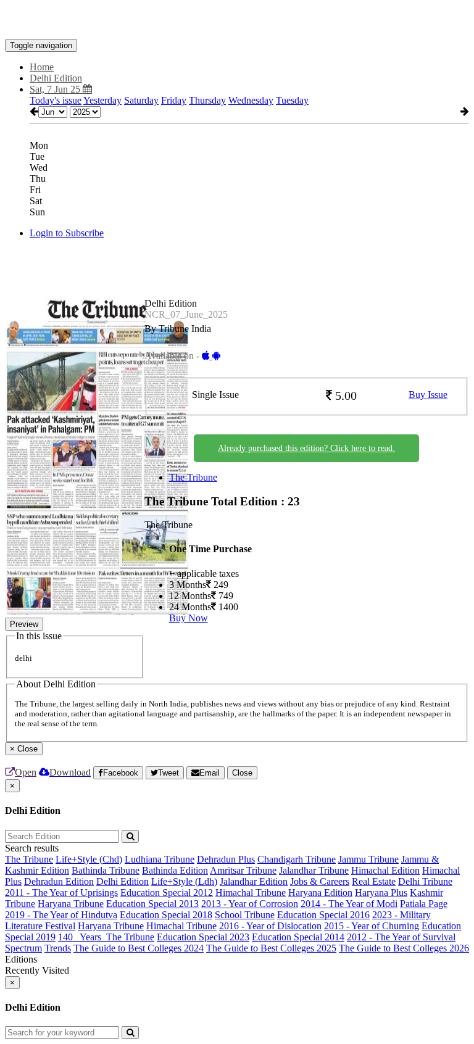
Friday (173, 100)
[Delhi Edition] (237, 20)
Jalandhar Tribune (314, 870)
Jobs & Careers (319, 881)
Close (242, 772)
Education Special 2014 (298, 937)
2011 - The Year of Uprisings (61, 892)
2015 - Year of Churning (371, 926)
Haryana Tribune (71, 903)
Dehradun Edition (59, 881)
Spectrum (23, 948)
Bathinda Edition (175, 870)
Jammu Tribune (368, 859)
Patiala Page (423, 903)
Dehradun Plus (226, 859)
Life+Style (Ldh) (184, 881)
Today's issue (55, 100)
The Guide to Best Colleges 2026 (404, 948)
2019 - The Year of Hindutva (61, 914)
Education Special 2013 (152, 903)
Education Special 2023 (203, 937)
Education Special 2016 (323, 914)
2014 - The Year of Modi (349, 903)
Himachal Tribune (250, 892)
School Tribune (245, 914)
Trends (57, 948)
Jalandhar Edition (254, 881)
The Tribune (193, 477)
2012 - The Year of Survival (401, 937)
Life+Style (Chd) (89, 859)
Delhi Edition (122, 881)
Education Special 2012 (166, 892)
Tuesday (292, 100)
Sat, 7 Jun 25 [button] (56, 89)
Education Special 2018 (166, 914)
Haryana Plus (381, 892)
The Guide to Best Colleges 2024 (138, 948)
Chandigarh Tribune (296, 859)
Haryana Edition (320, 892)
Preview (24, 624)
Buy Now (188, 618)
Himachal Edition (385, 870)
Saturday (141, 100)
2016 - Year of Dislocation (270, 926)
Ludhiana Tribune (159, 859)
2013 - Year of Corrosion (249, 903)
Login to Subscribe (67, 233)
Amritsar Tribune (243, 870)
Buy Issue (428, 394)
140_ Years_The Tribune (106, 937)
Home (42, 67)
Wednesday (250, 100)
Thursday (207, 100)
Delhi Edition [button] (56, 78)
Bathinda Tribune (105, 870)
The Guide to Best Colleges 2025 (271, 948)
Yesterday (102, 100)
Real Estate (374, 881)
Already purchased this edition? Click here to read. (306, 448)
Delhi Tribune (425, 881)
